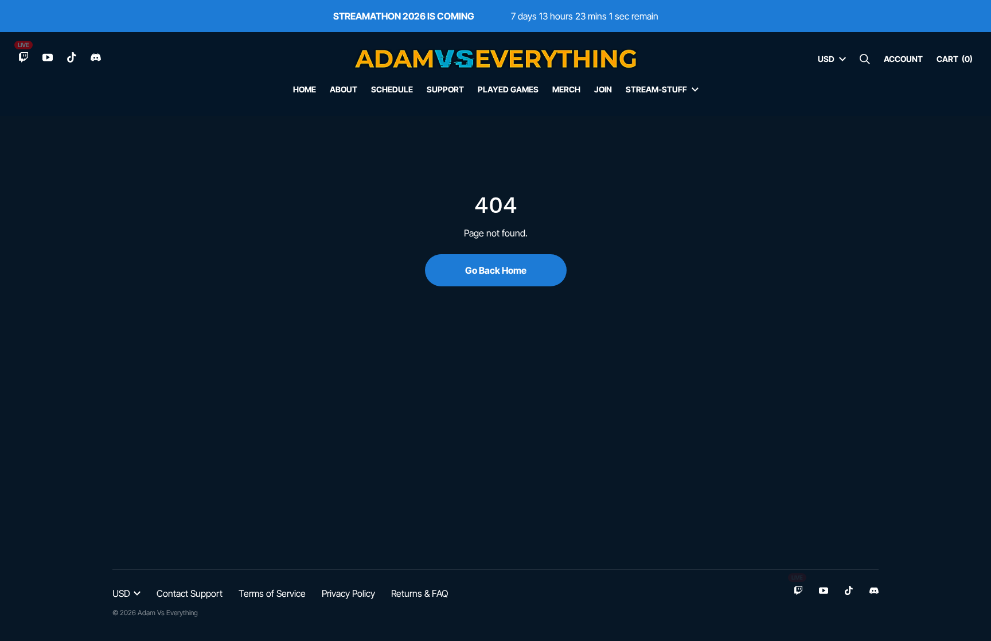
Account (903, 59)
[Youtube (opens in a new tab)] (47, 57)
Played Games (508, 89)
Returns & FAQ (419, 593)
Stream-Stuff (656, 89)
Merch (566, 89)
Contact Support (190, 593)
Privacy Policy (348, 593)
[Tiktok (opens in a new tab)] (72, 57)
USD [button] (826, 59)
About (343, 89)
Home (304, 89)
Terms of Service (272, 593)
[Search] (865, 59)
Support (445, 89)
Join (603, 89)
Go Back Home (495, 270)
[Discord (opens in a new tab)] (96, 57)
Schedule (392, 89)
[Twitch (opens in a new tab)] (23, 57)
